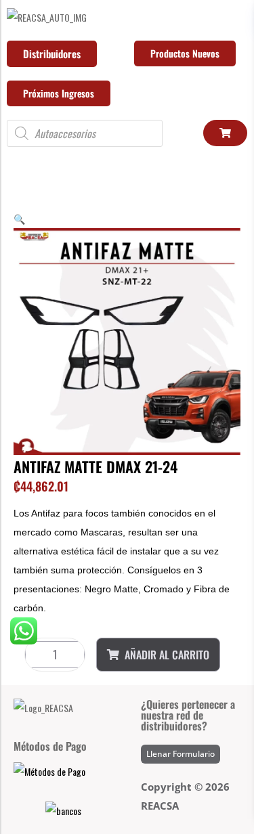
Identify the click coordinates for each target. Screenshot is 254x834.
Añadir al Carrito (167, 654)
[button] (19, 218)
